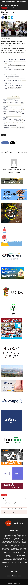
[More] (16, 142)
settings (16, 5)
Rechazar (10, 7)
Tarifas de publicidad (11, 581)
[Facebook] (2, 17)
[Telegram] (12, 17)
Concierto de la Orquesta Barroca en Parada (21, 151)
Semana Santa (9, 135)
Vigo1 (15, 135)
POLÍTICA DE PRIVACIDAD (21, 581)
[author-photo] (14, 165)
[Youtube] (19, 576)
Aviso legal (4, 581)
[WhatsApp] (9, 17)
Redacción (5, 14)
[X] (5, 17)
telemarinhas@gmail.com (17, 566)
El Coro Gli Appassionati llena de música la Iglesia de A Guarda (7, 152)
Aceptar (4, 7)
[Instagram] (12, 576)
